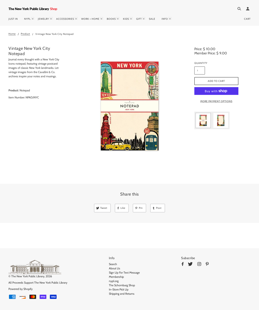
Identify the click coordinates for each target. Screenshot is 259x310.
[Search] (239, 9)
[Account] (247, 9)
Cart (247, 18)
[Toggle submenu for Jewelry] (51, 18)
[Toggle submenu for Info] (170, 18)
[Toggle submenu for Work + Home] (101, 18)
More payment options (216, 101)
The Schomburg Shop (122, 285)
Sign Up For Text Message (124, 272)
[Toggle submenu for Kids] (131, 18)
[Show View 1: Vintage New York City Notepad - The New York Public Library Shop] (203, 120)
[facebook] (182, 264)
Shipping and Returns (121, 293)
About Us (114, 268)
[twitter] (190, 264)
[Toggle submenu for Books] (117, 18)
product (25, 34)
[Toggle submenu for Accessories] (76, 18)
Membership (116, 276)
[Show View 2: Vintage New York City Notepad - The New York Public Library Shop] (221, 120)
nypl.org (114, 281)
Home (12, 34)
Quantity (199, 63)
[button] (129, 106)
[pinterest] (207, 264)
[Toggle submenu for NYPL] (32, 18)
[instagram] (199, 264)
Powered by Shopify (20, 289)
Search (113, 264)
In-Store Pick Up (118, 289)
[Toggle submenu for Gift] (143, 18)
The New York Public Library (27, 276)
